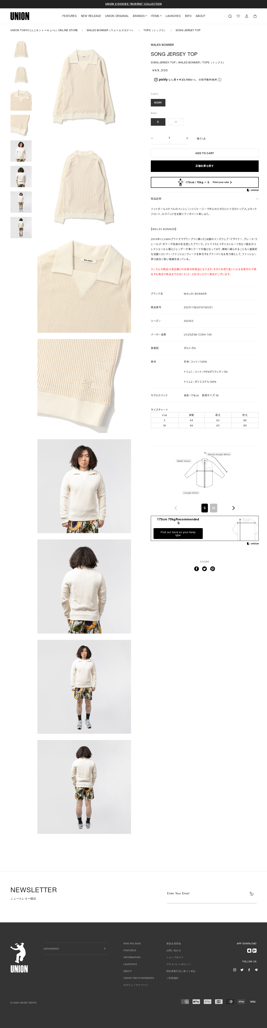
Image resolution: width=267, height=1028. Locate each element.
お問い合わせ (173, 951)
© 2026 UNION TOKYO (23, 1003)
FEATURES (69, 16)
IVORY (158, 103)
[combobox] (204, 508)
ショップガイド (175, 957)
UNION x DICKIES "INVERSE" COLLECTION (133, 4)
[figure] (175, 508)
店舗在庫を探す (204, 166)
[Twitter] (204, 568)
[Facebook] (196, 568)
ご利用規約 (172, 978)
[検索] (230, 16)
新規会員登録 (173, 944)
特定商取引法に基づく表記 (181, 971)
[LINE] (256, 970)
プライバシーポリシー (178, 964)
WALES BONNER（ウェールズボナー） (111, 30)
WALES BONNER (162, 45)
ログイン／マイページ (135, 985)
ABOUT (200, 16)
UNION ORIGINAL (117, 16)
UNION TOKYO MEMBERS (138, 978)
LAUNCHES (173, 16)
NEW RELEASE (91, 16)
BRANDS (139, 16)
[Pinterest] (212, 568)
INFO (188, 16)
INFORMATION (131, 957)
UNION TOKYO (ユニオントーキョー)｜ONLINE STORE (44, 30)
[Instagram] (234, 970)
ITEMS (155, 16)
